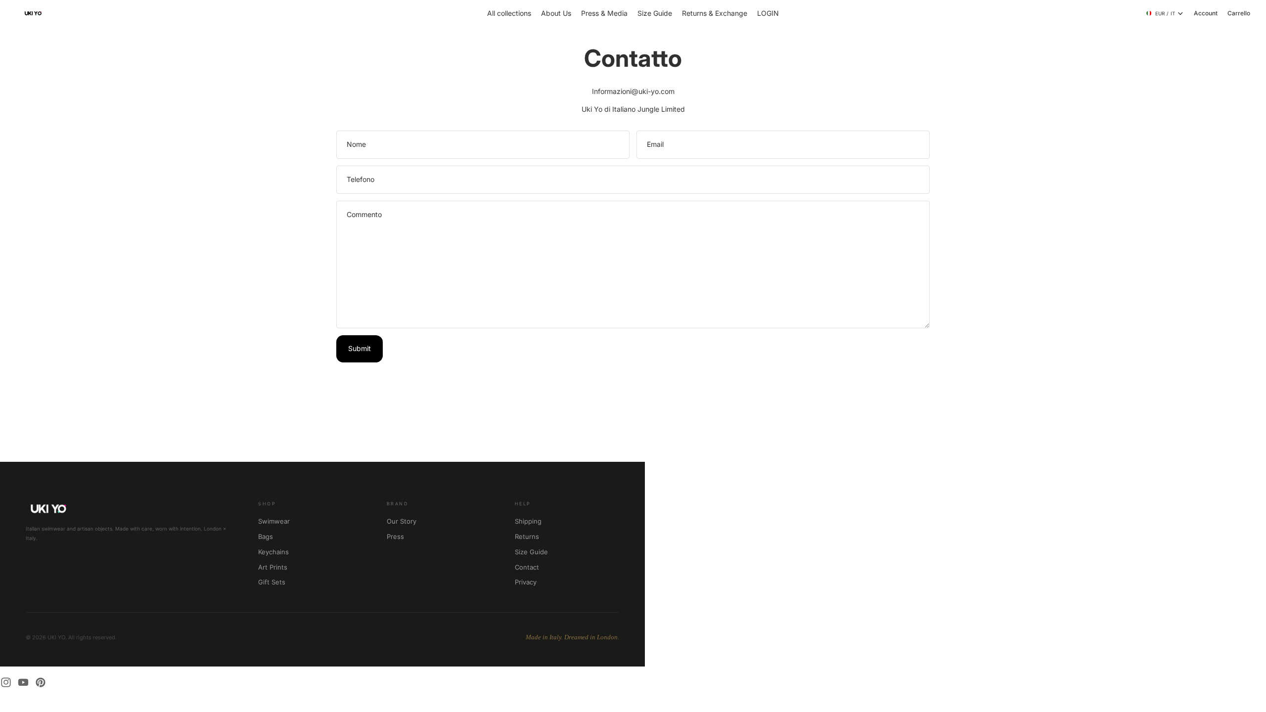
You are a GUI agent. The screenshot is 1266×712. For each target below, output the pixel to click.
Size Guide (531, 552)
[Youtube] (23, 682)
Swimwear (274, 521)
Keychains (273, 552)
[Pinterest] (40, 682)
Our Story (401, 521)
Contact (527, 567)
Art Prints (272, 567)
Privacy (526, 582)
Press (395, 536)
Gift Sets (271, 582)
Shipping (528, 521)
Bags (265, 536)
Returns (527, 536)
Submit (359, 348)
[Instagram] (6, 682)
